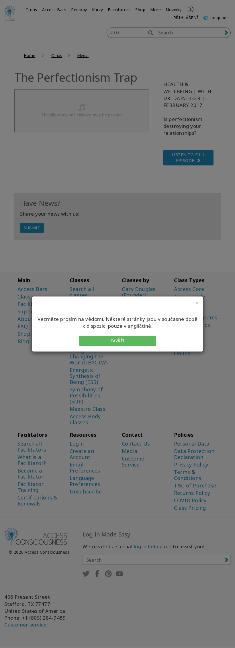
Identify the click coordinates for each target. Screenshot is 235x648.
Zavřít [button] (117, 340)
